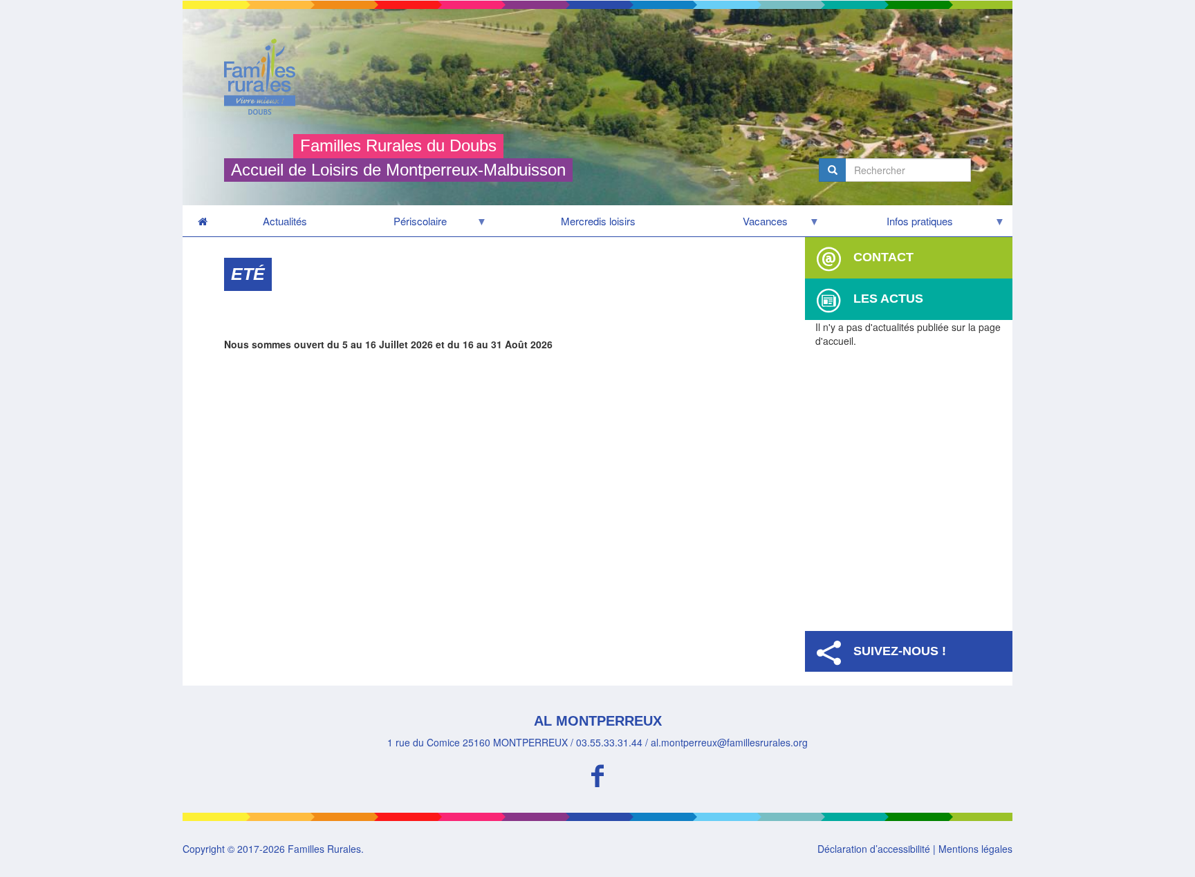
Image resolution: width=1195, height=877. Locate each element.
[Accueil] (265, 77)
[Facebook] (597, 773)
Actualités (285, 221)
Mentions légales (975, 849)
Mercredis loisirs (598, 221)
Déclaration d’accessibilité (873, 849)
